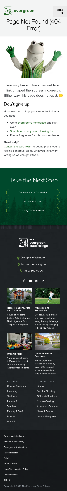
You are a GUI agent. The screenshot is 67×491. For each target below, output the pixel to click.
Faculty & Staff (15, 411)
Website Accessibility (14, 441)
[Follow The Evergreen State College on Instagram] (36, 281)
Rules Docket (10, 463)
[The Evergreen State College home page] (33, 243)
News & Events (45, 411)
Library (40, 386)
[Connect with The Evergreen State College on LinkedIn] (43, 281)
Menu (60, 10)
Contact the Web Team (17, 146)
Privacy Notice (11, 474)
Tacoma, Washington (33, 264)
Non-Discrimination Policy (16, 469)
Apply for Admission (33, 210)
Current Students (16, 386)
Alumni (11, 421)
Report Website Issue (14, 436)
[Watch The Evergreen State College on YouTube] (30, 281)
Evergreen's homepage (32, 123)
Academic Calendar (47, 406)
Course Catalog (45, 401)
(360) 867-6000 (33, 271)
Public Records (11, 452)
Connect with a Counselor (33, 192)
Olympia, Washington (33, 257)
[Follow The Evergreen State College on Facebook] (23, 281)
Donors (11, 416)
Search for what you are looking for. (31, 131)
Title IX (7, 480)
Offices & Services (47, 396)
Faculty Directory (46, 391)
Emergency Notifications (15, 447)
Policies (7, 458)
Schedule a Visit (33, 201)
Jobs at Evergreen (47, 416)
